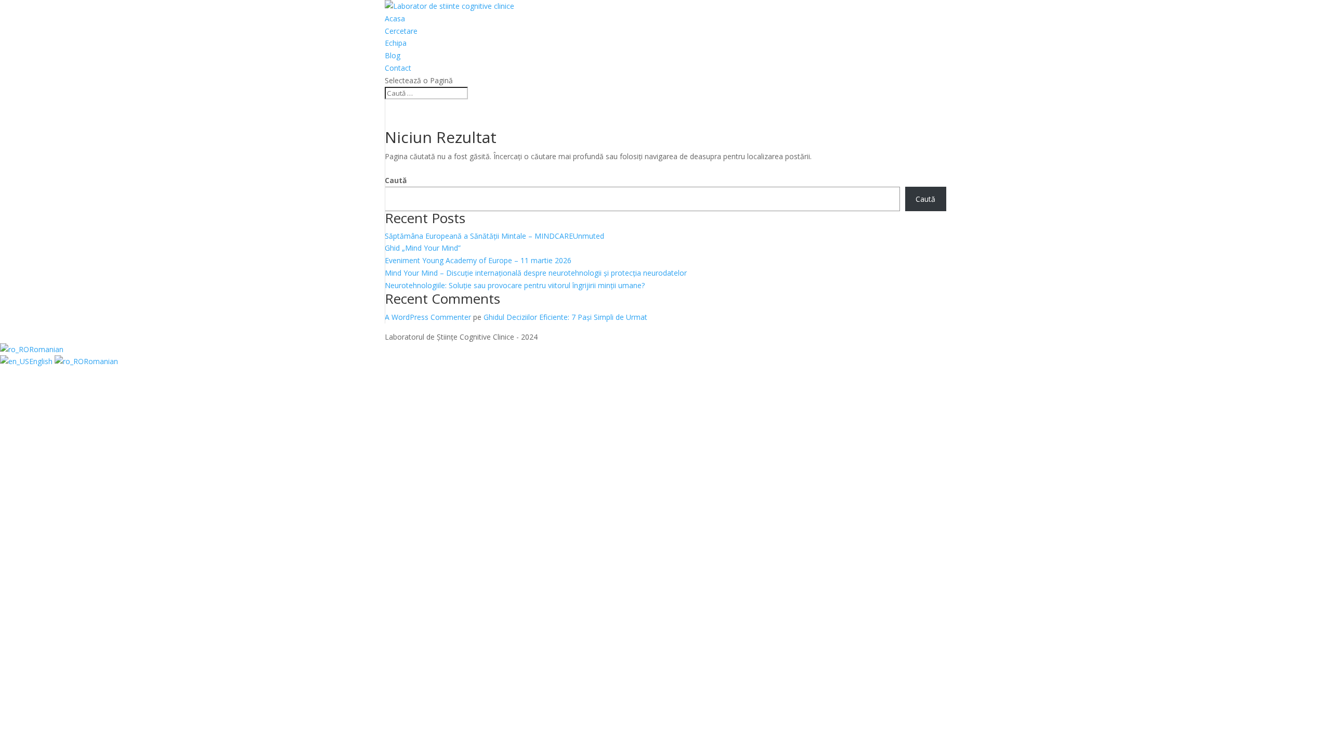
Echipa (396, 43)
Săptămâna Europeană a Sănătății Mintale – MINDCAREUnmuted (494, 236)
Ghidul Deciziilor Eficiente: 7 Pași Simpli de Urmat (565, 317)
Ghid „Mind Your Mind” (423, 248)
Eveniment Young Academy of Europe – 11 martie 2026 (478, 260)
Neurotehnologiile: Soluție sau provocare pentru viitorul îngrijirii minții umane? (515, 285)
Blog (392, 55)
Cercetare (401, 31)
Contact (398, 68)
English (42, 361)
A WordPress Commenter (428, 317)
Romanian (46, 349)
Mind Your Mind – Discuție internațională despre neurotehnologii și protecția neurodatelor (536, 273)
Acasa (395, 18)
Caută (396, 180)
